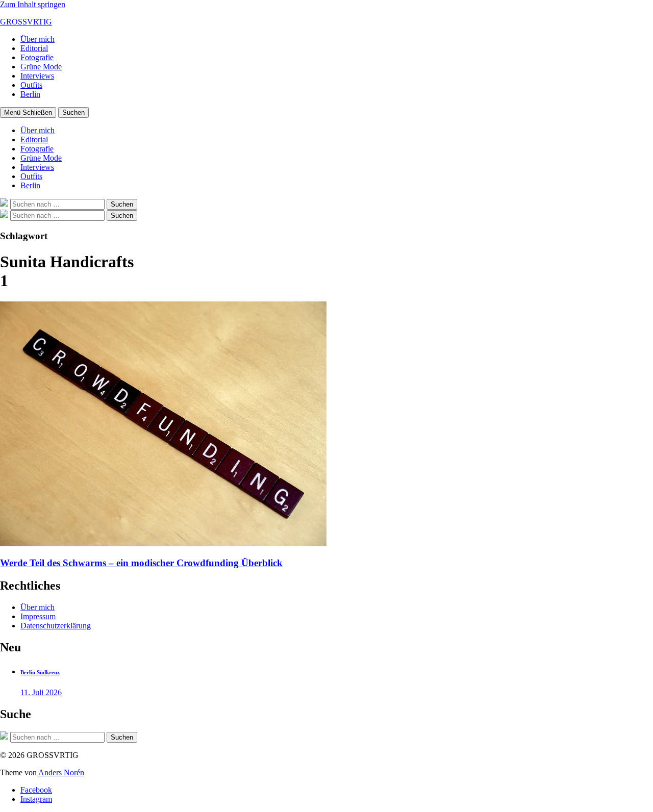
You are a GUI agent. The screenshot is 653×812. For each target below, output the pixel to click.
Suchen (73, 112)
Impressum (38, 616)
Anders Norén (61, 772)
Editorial (34, 48)
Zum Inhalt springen (32, 4)
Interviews (37, 75)
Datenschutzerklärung (55, 625)
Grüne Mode (41, 66)
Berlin (30, 94)
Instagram (36, 799)
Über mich (37, 39)
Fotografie (37, 57)
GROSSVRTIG (26, 21)
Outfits (31, 85)
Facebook (36, 789)
